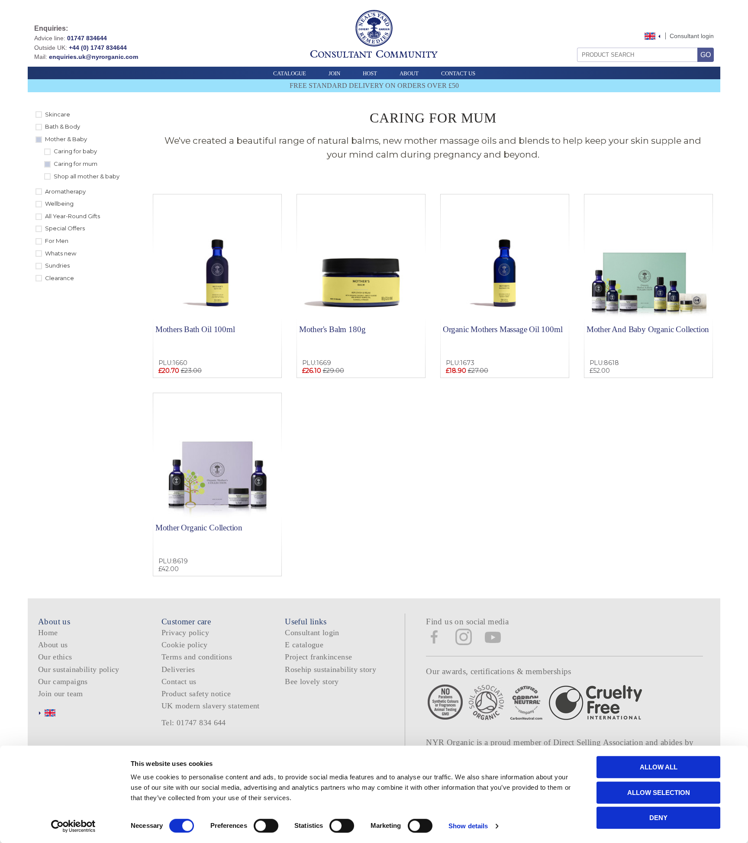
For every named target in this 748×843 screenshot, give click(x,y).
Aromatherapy (65, 191)
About (409, 73)
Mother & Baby (66, 139)
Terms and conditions (196, 656)
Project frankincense (318, 656)
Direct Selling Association (599, 742)
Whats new (60, 253)
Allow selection (658, 792)
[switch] (266, 826)
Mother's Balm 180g (332, 329)
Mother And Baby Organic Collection (648, 329)
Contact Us (458, 73)
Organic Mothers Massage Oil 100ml (503, 329)
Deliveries (178, 669)
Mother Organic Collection (198, 527)
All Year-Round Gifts (72, 216)
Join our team (60, 693)
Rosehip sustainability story (330, 669)
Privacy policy (185, 632)
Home (48, 632)
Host (370, 73)
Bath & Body (62, 126)
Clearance (59, 278)
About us (53, 644)
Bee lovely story (312, 681)
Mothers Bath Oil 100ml (195, 329)
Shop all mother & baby (86, 176)
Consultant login (692, 35)
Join (334, 73)
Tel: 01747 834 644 (193, 722)
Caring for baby (75, 151)
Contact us (179, 681)
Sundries (57, 265)
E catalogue (304, 644)
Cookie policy (184, 644)
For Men (56, 240)
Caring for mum (75, 163)
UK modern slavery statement (210, 705)
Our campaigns (63, 681)
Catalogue (289, 73)
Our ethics (55, 656)
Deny (658, 817)
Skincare (57, 114)
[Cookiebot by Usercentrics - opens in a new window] (73, 826)
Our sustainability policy (78, 669)
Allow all (658, 767)
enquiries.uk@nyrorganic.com (93, 56)
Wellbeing (59, 203)
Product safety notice (196, 693)
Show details (468, 826)
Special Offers (65, 228)
